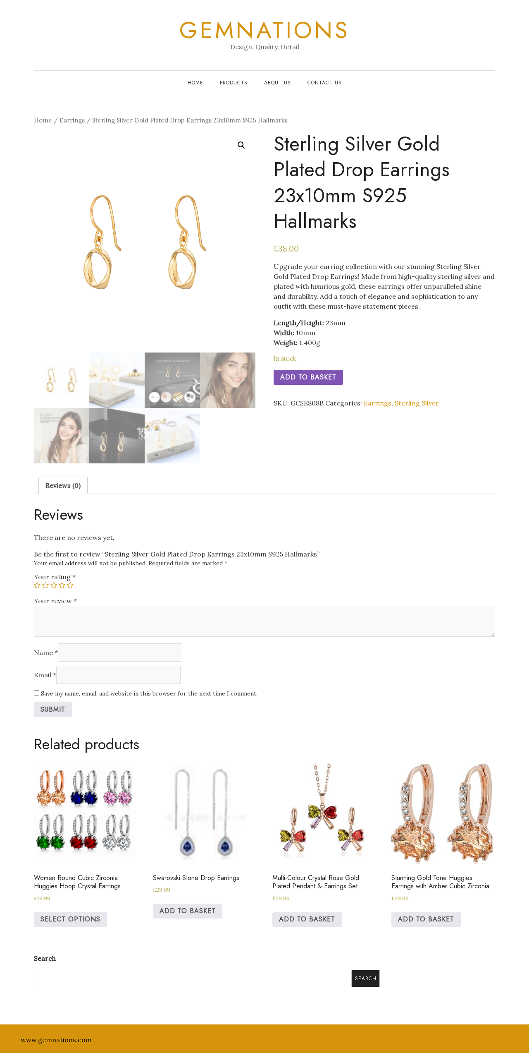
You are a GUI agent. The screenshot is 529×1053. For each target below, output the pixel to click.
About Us (277, 82)
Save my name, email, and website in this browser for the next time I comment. (149, 693)
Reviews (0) (63, 485)
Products (234, 82)
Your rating (55, 577)
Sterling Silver (417, 403)
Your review (55, 601)
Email (45, 675)
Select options (70, 919)
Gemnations (264, 30)
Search (45, 958)
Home (195, 82)
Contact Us (324, 82)
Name (46, 652)
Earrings (72, 120)
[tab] (63, 485)
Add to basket (308, 377)
